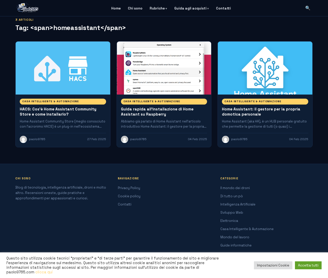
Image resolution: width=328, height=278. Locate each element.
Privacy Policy (129, 188)
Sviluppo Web (231, 212)
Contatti (223, 8)
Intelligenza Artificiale (237, 204)
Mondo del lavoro (234, 237)
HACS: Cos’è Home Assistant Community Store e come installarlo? (58, 112)
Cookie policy (129, 196)
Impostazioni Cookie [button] (273, 265)
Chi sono (135, 8)
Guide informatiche (236, 245)
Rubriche (157, 8)
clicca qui (44, 272)
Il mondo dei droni (235, 188)
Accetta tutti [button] (308, 265)
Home (116, 8)
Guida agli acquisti (190, 8)
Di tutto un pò (231, 196)
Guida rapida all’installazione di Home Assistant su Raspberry (157, 112)
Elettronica (229, 221)
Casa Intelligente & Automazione (50, 101)
